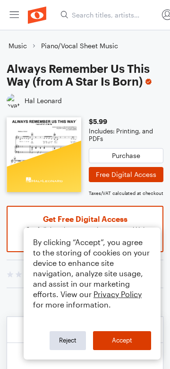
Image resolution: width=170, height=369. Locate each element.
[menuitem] (14, 15)
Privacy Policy (118, 294)
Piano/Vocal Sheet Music (79, 46)
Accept (122, 340)
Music (17, 46)
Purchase (126, 155)
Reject (67, 340)
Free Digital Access (126, 174)
